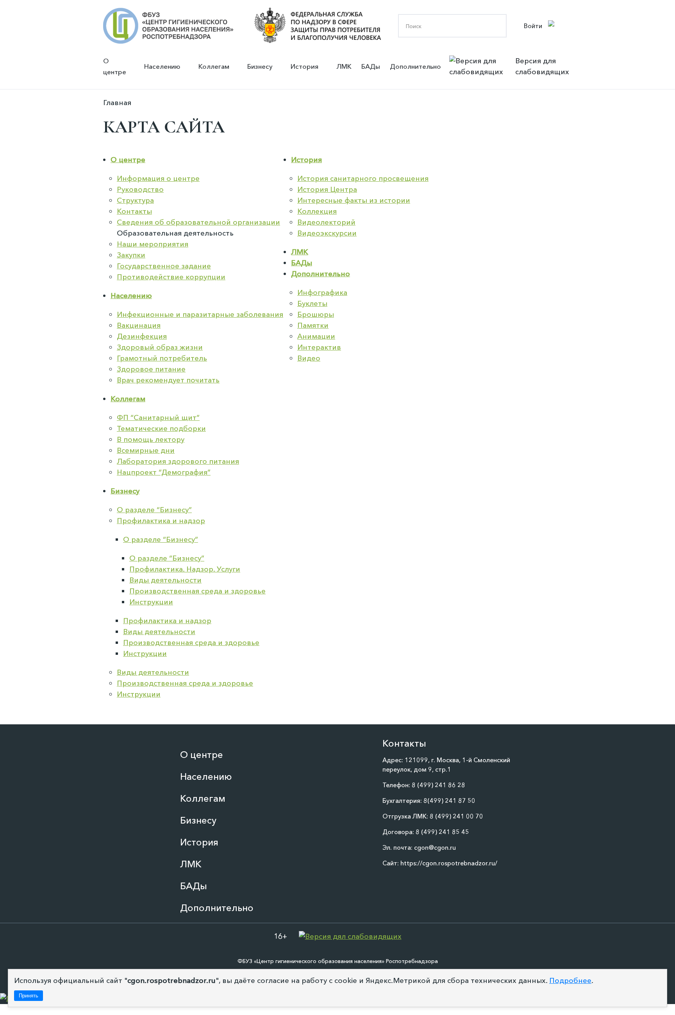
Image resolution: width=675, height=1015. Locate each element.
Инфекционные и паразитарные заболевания (200, 314)
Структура (135, 200)
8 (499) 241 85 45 (442, 832)
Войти (533, 26)
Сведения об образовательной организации (198, 222)
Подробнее (570, 980)
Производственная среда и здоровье (197, 590)
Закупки (131, 254)
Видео (308, 358)
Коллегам (213, 66)
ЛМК (344, 66)
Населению (162, 66)
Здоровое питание (151, 369)
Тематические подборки (161, 428)
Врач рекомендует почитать (168, 379)
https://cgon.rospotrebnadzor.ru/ (448, 863)
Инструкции (151, 601)
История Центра (327, 189)
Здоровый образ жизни (160, 347)
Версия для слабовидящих (542, 66)
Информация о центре (158, 178)
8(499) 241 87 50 (449, 800)
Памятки (313, 325)
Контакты (134, 211)
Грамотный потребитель (162, 358)
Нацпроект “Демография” (164, 472)
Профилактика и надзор (161, 520)
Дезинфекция (142, 336)
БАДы (370, 66)
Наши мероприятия (152, 243)
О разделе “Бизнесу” (154, 509)
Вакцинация (139, 325)
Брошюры (315, 314)
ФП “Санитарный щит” (158, 417)
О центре (114, 66)
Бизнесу (260, 66)
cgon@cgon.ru (435, 847)
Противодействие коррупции (171, 276)
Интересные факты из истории (353, 200)
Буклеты (312, 303)
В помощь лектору (150, 439)
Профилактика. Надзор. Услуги (184, 569)
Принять (28, 996)
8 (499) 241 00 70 (456, 816)
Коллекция (317, 211)
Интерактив (319, 347)
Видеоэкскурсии (327, 233)
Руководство (140, 189)
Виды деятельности (165, 579)
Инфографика (322, 292)
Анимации (316, 336)
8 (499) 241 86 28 (438, 785)
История (304, 66)
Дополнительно (415, 66)
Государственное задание (164, 265)
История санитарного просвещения (363, 178)
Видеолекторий (326, 222)
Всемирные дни (146, 450)
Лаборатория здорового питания (178, 461)
